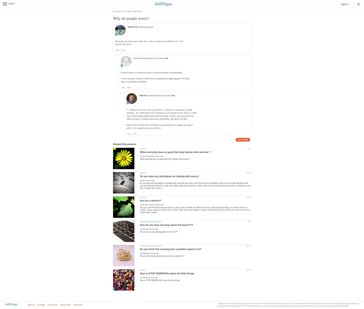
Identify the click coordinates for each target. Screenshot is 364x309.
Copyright (41, 305)
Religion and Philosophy (151, 222)
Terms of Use (52, 305)
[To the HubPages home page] (11, 304)
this (166, 58)
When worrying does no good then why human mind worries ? (175, 152)
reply (117, 50)
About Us (31, 305)
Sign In (344, 4)
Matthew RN (133, 27)
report (123, 50)
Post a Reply (243, 140)
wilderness (143, 96)
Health (143, 149)
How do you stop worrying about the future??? (166, 225)
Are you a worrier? (150, 200)
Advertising (78, 305)
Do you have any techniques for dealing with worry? (169, 176)
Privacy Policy (65, 305)
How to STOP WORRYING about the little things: (167, 273)
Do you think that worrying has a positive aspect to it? (170, 249)
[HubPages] (163, 4)
